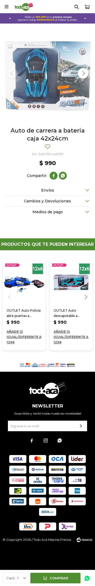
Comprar (59, 578)
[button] (76, 6)
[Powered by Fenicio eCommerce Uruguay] (84, 540)
